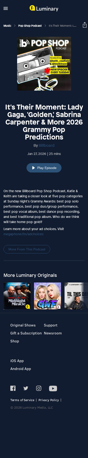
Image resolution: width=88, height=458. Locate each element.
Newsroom (53, 332)
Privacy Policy (48, 400)
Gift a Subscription (26, 332)
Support (50, 324)
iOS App (17, 360)
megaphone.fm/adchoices (23, 234)
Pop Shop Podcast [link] (30, 26)
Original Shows (23, 324)
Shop (14, 340)
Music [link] (8, 26)
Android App (20, 368)
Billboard (46, 145)
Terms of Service (22, 400)
